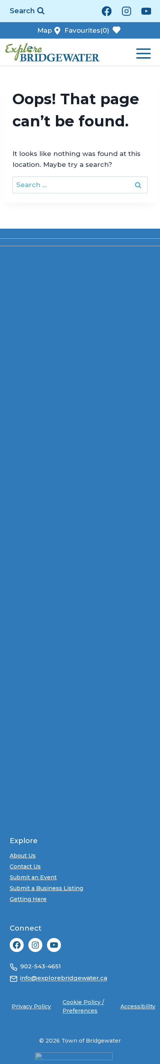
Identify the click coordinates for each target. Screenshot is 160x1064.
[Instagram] (126, 11)
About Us (23, 855)
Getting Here (28, 899)
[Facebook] (107, 11)
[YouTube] (146, 11)
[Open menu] (142, 52)
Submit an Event (33, 877)
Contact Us (25, 866)
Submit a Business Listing (46, 888)
